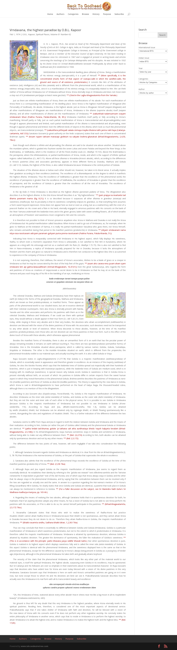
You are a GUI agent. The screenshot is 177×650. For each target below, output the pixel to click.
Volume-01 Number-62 (60, 34)
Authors (60, 14)
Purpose (107, 14)
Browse (85, 14)
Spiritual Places (42, 34)
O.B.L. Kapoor (28, 34)
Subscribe (119, 14)
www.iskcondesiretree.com (34, 646)
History (96, 14)
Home (50, 14)
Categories (73, 14)
